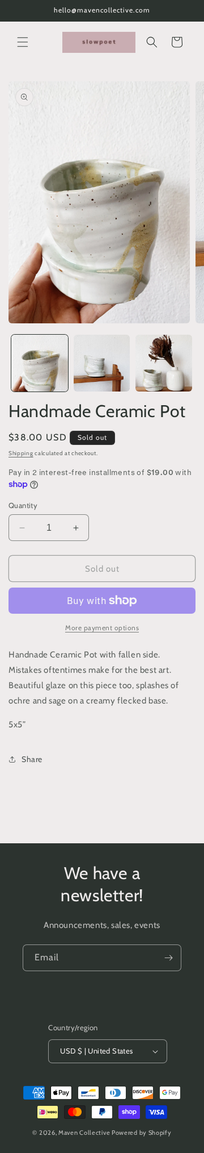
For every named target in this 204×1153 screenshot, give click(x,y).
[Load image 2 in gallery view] (102, 363)
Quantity (22, 505)
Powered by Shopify (142, 1133)
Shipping (20, 453)
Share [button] (32, 759)
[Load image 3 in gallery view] (163, 363)
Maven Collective (84, 1133)
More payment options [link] (102, 627)
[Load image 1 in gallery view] (39, 363)
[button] (22, 42)
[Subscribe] (168, 957)
